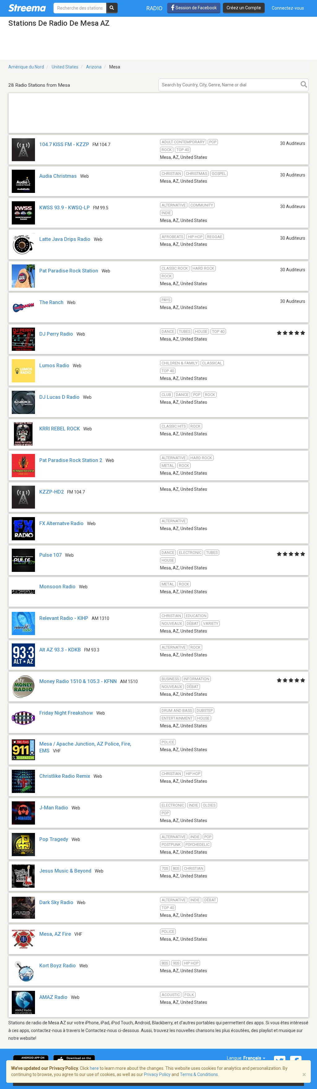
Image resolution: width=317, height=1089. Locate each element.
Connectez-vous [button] (288, 8)
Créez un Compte (244, 7)
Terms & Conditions (199, 1074)
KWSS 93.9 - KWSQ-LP (64, 208)
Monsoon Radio (57, 587)
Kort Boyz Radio (57, 966)
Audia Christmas (58, 176)
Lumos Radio (54, 365)
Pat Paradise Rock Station (68, 271)
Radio (154, 8)
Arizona (94, 66)
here (94, 1068)
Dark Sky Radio (56, 902)
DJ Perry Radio (56, 334)
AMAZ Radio (53, 997)
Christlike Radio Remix (64, 776)
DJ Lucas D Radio (59, 397)
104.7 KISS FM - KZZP (64, 144)
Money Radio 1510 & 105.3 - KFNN (78, 681)
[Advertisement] (158, 132)
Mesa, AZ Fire (55, 934)
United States (65, 66)
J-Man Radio (53, 808)
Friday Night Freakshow (66, 713)
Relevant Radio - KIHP (63, 618)
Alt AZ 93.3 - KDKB (60, 650)
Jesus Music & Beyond (65, 871)
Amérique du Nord (26, 66)
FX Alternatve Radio (61, 523)
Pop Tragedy (53, 839)
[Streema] (27, 7)
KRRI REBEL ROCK (59, 429)
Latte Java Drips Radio (64, 239)
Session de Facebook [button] (196, 7)
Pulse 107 (50, 555)
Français (252, 1058)
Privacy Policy (157, 1074)
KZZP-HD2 (51, 492)
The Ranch (51, 302)
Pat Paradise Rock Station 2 (70, 460)
